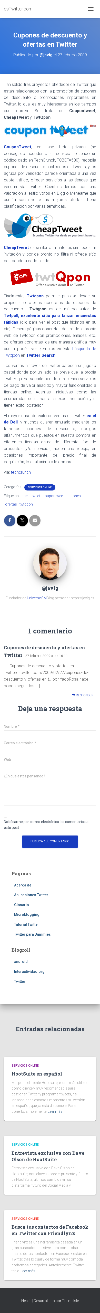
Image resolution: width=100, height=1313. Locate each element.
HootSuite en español (37, 1074)
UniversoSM (37, 598)
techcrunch (21, 472)
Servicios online (40, 487)
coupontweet (53, 496)
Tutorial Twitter (26, 924)
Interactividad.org (29, 972)
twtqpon (26, 504)
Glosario (21, 905)
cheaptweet (31, 496)
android (21, 962)
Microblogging (26, 914)
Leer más (55, 1111)
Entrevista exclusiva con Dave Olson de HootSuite (48, 1156)
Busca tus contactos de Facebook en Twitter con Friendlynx (50, 1230)
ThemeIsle (70, 1301)
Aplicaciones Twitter (31, 895)
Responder (84, 695)
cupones (73, 496)
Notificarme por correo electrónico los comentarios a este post (46, 825)
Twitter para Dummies (32, 934)
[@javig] (50, 563)
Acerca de (22, 885)
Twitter (19, 981)
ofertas (11, 504)
